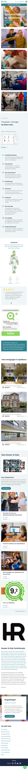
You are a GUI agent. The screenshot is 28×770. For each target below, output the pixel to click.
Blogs (2, 754)
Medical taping (4, 743)
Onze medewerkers (5, 752)
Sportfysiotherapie (5, 750)
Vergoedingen (4, 745)
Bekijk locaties (9, 22)
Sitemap (14, 760)
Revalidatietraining (5, 734)
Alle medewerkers (6, 488)
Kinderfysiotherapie (5, 738)
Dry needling (4, 729)
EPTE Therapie (4, 747)
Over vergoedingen (9, 716)
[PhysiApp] (9, 139)
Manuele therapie (5, 731)
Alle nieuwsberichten (20, 611)
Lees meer (3, 687)
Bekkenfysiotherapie (6, 741)
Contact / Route (20, 387)
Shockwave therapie (5, 736)
